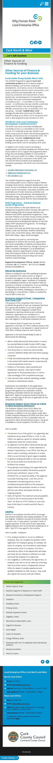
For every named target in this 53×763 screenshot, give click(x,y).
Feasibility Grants (12, 604)
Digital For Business (13, 625)
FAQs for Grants (12, 654)
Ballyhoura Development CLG (19, 173)
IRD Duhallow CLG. (15, 176)
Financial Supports (13, 582)
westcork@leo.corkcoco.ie (21, 704)
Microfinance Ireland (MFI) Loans (18, 621)
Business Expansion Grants (16, 612)
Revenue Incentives (13, 649)
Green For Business (13, 634)
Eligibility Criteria (12, 617)
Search (42, 4)
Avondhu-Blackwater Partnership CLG (22, 170)
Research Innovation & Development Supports (23, 595)
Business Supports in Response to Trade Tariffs (24, 591)
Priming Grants (12, 608)
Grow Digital (11, 630)
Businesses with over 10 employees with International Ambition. (26, 644)
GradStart (10, 599)
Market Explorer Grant (14, 586)
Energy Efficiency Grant (15, 638)
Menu (46, 4)
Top (47, 662)
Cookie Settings (8, 758)
